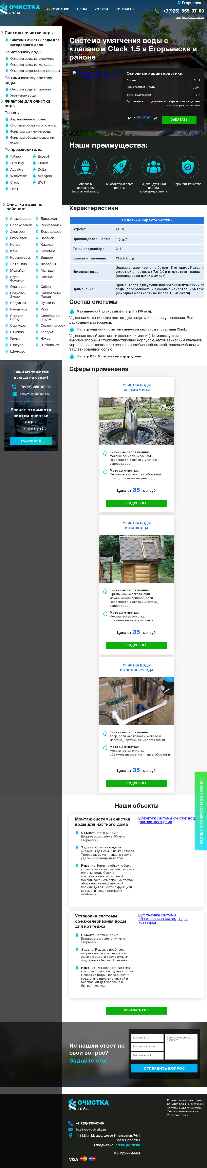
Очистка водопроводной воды (35, 70)
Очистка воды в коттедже (184, 1100)
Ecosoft (44, 156)
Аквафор (45, 176)
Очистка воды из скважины (32, 58)
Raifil (14, 189)
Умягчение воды (23, 95)
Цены (82, 9)
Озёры (45, 286)
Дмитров (13, 231)
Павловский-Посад (45, 295)
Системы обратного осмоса (33, 125)
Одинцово (13, 286)
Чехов (45, 338)
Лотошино (13, 264)
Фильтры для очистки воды (27, 104)
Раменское (13, 309)
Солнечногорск (45, 325)
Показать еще (137, 1010)
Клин (13, 251)
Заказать (179, 120)
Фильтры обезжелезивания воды (32, 140)
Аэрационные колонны (28, 119)
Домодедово (45, 231)
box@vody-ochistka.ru (190, 17)
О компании (58, 9)
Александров (13, 218)
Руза (44, 309)
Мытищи (45, 270)
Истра (13, 244)
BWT (42, 182)
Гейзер (15, 156)
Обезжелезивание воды (183, 1111)
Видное (45, 257)
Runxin (43, 163)
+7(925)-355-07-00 (183, 11)
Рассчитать (31, 441)
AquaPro (16, 169)
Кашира (45, 244)
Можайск (13, 270)
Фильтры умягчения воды (30, 131)
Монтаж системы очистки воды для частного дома (102, 821)
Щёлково (13, 351)
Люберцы (45, 264)
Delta (42, 169)
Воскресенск (45, 225)
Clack (14, 182)
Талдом (45, 332)
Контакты (125, 9)
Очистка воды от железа (30, 89)
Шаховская (45, 345)
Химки (13, 338)
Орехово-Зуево (13, 295)
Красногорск (13, 257)
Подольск (13, 303)
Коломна (45, 251)
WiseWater (18, 176)
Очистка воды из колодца (31, 64)
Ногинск (45, 277)
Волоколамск (13, 225)
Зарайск (45, 238)
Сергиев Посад (13, 318)
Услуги (101, 9)
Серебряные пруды (45, 318)
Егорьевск (191, 3)
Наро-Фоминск (13, 279)
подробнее (136, 503)
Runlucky (17, 163)
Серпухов (13, 325)
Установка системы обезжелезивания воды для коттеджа (100, 921)
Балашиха (45, 218)
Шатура (13, 345)
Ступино (13, 332)
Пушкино (45, 303)
